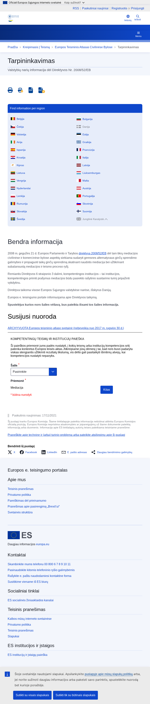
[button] (12, 452)
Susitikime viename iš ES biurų (28, 581)
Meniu (138, 36)
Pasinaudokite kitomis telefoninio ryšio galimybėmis (41, 570)
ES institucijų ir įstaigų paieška (27, 654)
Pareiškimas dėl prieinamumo (27, 500)
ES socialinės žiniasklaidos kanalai (31, 600)
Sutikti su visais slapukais (32, 695)
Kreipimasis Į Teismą (36, 47)
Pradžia (13, 47)
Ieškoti (137, 19)
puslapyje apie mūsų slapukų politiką (109, 674)
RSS (76, 8)
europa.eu (42, 544)
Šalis (14, 365)
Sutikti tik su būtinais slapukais (75, 695)
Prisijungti (137, 8)
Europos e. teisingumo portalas (38, 470)
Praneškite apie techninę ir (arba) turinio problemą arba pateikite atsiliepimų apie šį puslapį (66, 434)
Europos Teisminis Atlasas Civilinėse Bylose (83, 47)
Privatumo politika (19, 494)
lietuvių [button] (128, 20)
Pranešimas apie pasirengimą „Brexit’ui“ (34, 506)
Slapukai (13, 636)
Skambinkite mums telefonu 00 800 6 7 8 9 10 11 (39, 564)
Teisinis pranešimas (20, 488)
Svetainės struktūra (20, 512)
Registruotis (119, 8)
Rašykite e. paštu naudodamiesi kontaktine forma (39, 575)
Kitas (106, 389)
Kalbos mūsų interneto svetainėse (30, 618)
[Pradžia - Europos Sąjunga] (20, 535)
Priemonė (17, 380)
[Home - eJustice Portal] (13, 18)
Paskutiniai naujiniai (95, 8)
